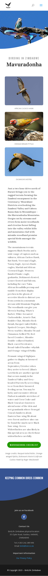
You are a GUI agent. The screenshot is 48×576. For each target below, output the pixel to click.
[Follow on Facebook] (24, 517)
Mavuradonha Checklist (24, 444)
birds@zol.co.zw (27, 546)
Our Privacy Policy (24, 558)
